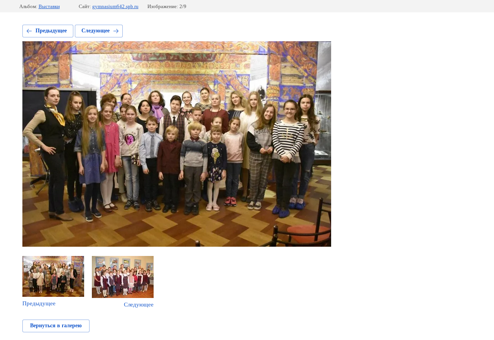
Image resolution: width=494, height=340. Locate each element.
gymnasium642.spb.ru (115, 6)
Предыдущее (51, 31)
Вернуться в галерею (56, 325)
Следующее (95, 31)
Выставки (49, 6)
